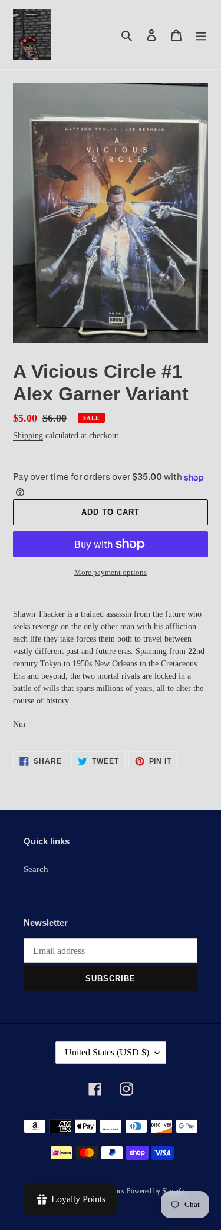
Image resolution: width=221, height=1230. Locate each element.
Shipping (28, 435)
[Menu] (201, 34)
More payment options (110, 572)
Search (36, 869)
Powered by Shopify (155, 1191)
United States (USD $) (107, 1052)
